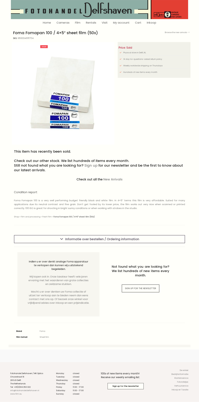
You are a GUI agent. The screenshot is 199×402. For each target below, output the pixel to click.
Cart (138, 23)
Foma (42, 331)
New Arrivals (113, 179)
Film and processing (30, 216)
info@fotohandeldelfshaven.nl (24, 390)
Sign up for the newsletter (125, 386)
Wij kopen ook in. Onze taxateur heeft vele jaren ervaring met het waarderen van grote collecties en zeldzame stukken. (58, 280)
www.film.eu (16, 394)
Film (77, 23)
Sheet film (44, 337)
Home (47, 23)
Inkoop (151, 23)
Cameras (62, 23)
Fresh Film (47, 216)
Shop (16, 216)
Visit (105, 23)
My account (121, 23)
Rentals (91, 23)
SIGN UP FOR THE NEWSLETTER (140, 288)
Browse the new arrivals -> (177, 32)
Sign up (90, 165)
